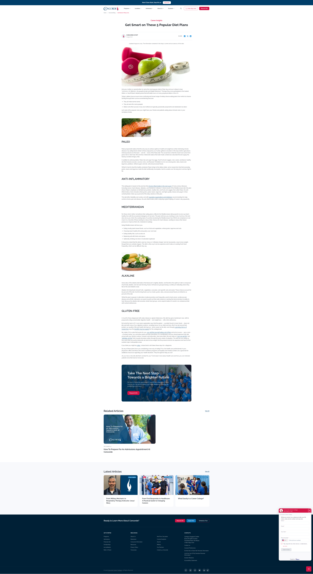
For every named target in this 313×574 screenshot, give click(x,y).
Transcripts (134, 550)
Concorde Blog (112, 12)
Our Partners (160, 547)
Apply (191, 520)
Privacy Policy (134, 547)
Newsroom (133, 539)
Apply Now (166, 2)
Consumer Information (136, 542)
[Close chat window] (308, 569)
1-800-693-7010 (191, 8)
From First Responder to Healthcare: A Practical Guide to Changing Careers (156, 501)
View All (207, 411)
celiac (138, 345)
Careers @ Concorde (162, 550)
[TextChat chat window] (295, 534)
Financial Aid (107, 542)
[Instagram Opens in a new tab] (190, 570)
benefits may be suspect (141, 329)
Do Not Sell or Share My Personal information (196, 550)
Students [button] (170, 8)
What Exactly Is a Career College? (191, 499)
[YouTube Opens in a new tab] (199, 570)
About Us (133, 536)
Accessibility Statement (190, 560)
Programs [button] (126, 8)
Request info (204, 8)
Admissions (107, 539)
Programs (106, 536)
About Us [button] (159, 8)
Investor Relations (189, 557)
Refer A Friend (107, 550)
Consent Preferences (190, 548)
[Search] (181, 8)
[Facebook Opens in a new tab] (185, 570)
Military (159, 544)
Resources (133, 544)
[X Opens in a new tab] (195, 570)
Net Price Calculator (162, 536)
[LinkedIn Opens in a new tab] (204, 570)
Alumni (159, 542)
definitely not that (127, 338)
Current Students (161, 539)
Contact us (187, 545)
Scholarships (107, 544)
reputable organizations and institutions (160, 197)
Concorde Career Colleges (115, 570)
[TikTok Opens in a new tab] (207, 570)
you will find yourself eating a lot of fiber (159, 332)
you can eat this (182, 336)
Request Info (133, 393)
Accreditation (107, 547)
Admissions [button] (149, 8)
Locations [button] (137, 8)
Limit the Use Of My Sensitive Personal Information (194, 554)
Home (105, 12)
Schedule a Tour (203, 520)
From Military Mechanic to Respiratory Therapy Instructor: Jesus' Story (120, 501)
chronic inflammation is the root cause (160, 186)
